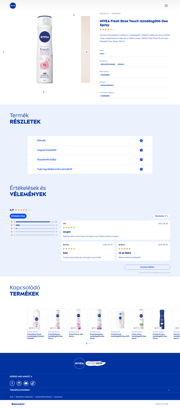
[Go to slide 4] (91, 343)
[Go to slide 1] (43, 91)
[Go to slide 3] (46, 91)
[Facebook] (12, 383)
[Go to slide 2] (45, 91)
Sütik (11, 396)
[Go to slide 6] (93, 343)
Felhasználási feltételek (43, 396)
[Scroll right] (86, 52)
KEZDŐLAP (104, 14)
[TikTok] (32, 383)
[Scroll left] (3, 52)
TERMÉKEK (116, 14)
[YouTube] (26, 383)
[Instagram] (19, 383)
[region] (45, 50)
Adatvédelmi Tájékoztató (24, 396)
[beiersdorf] (18, 404)
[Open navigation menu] (166, 6)
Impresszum (58, 396)
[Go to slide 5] (92, 343)
